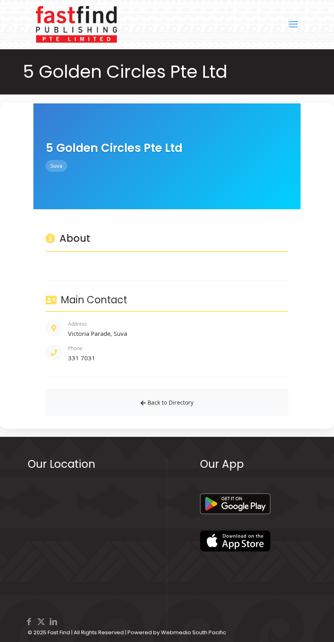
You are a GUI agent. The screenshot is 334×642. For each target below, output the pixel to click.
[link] (235, 503)
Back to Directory (170, 402)
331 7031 (81, 358)
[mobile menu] (293, 24)
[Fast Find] (76, 24)
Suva (56, 165)
